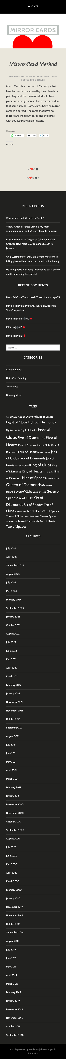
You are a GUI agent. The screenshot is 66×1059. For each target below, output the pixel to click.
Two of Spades (16, 526)
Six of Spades (33, 505)
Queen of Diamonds (24, 484)
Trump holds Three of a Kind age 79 (41, 297)
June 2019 (11, 958)
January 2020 (13, 898)
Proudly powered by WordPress (24, 1049)
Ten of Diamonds (20, 511)
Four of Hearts (28, 452)
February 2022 (13, 685)
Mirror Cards (33, 30)
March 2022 (12, 676)
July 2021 (11, 744)
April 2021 (11, 770)
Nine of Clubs (48, 472)
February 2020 (14, 889)
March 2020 (12, 881)
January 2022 (13, 693)
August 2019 (12, 941)
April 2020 (11, 872)
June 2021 (11, 753)
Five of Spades (27, 445)
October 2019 (13, 924)
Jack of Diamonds (32, 458)
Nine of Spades (34, 478)
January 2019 (13, 1000)
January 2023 (13, 616)
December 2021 (14, 702)
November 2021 (14, 710)
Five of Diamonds (31, 437)
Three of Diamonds (32, 516)
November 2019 (14, 915)
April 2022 (11, 667)
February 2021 (13, 787)
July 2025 (11, 582)
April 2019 (11, 975)
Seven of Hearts (40, 492)
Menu (34, 5)
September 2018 (15, 1035)
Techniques (38, 80)
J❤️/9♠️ (34, 169)
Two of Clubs (11, 521)
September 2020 (15, 830)
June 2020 (11, 855)
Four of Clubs (44, 445)
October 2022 (13, 625)
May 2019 (11, 966)
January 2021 (13, 795)
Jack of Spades (22, 465)
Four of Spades (44, 452)
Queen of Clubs (53, 478)
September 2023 (15, 608)
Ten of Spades (51, 511)
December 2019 (14, 906)
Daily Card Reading (16, 378)
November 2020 (15, 813)
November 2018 (14, 1017)
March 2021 (12, 778)
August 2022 (12, 633)
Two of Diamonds (28, 521)
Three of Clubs (14, 516)
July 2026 (11, 548)
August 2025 (13, 574)
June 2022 (11, 650)
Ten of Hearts (35, 511)
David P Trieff (13, 305)
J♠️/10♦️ (27, 318)
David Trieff (50, 76)
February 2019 (13, 992)
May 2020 (11, 864)
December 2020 (14, 804)
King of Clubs (40, 465)
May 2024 (11, 591)
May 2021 (11, 761)
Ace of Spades (45, 416)
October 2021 (13, 719)
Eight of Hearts (13, 430)
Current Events (14, 369)
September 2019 (14, 932)
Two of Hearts (47, 521)
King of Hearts (32, 471)
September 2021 (14, 727)
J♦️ (24, 335)
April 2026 (11, 556)
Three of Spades (48, 516)
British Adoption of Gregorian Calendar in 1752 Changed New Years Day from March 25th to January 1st (30, 244)
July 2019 (11, 949)
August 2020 (13, 838)
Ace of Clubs (11, 417)
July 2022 (11, 642)
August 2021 (12, 736)
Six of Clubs (25, 498)
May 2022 (11, 659)
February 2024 (13, 599)
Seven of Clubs (23, 491)
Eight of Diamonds (42, 422)
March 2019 (12, 983)
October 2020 (13, 821)
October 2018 (13, 1026)
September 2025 (15, 565)
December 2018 (14, 1009)
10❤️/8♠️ (31, 177)
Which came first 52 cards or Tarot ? (25, 218)
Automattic (33, 1053)
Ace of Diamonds (28, 416)
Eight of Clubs (16, 422)
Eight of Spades (29, 430)
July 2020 (11, 847)
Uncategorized (13, 395)
